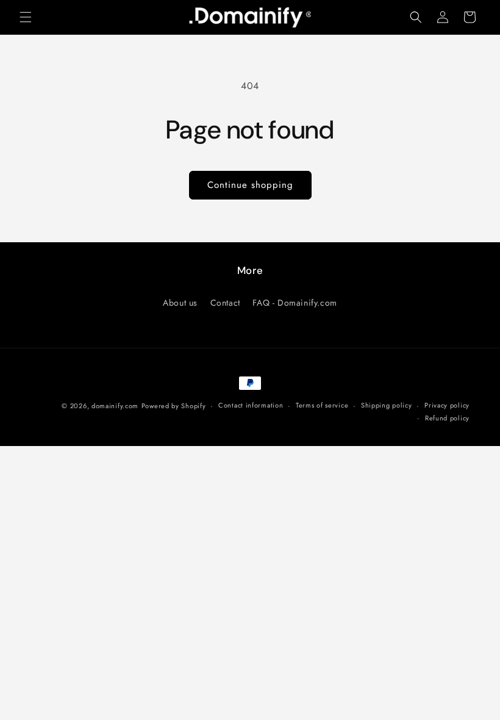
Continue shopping (250, 185)
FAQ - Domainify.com (294, 303)
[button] (25, 17)
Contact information (250, 405)
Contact (225, 303)
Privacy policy (447, 405)
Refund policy (447, 418)
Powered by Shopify (173, 406)
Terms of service (322, 405)
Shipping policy (386, 405)
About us (180, 303)
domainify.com (114, 406)
